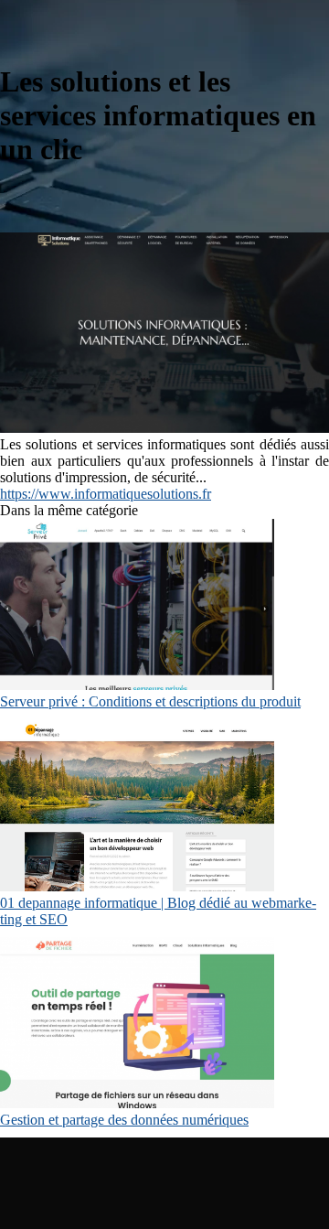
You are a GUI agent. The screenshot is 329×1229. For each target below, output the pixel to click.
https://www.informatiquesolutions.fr (105, 493)
